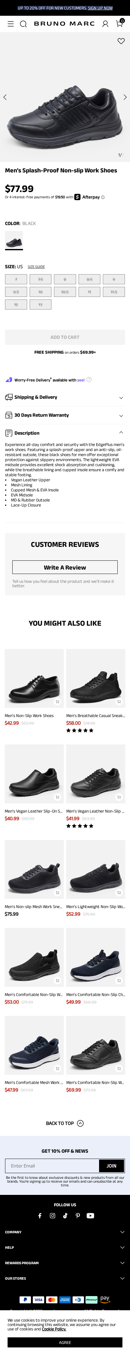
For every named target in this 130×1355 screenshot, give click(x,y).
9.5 (16, 291)
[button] (10, 24)
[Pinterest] (77, 1215)
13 (40, 304)
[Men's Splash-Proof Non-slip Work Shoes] (14, 240)
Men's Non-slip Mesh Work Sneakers (37, 906)
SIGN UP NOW (100, 7)
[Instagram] (52, 1215)
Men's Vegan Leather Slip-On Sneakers (39, 811)
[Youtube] (90, 1215)
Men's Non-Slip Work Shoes (29, 715)
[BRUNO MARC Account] (105, 24)
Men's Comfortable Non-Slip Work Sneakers (44, 994)
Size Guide (36, 267)
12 (16, 304)
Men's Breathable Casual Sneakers (97, 715)
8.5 (89, 279)
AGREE (65, 1342)
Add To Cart (65, 337)
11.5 (114, 291)
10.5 (64, 291)
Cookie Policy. (54, 1328)
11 (89, 291)
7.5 (40, 279)
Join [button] (111, 1165)
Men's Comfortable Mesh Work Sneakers (41, 1082)
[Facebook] (40, 1215)
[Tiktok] (65, 1215)
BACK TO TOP (60, 1123)
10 (40, 291)
